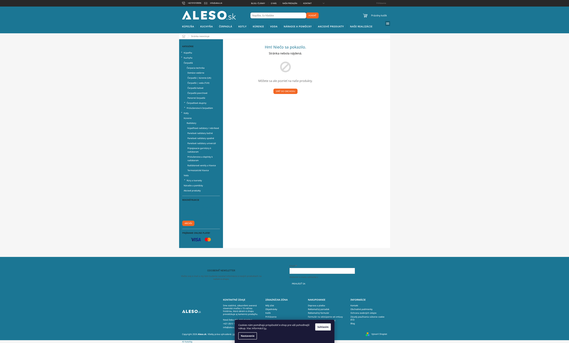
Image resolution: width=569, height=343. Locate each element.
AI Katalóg (187, 341)
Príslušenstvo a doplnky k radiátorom (200, 158)
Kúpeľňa (188, 52)
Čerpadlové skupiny (196, 103)
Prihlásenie (271, 316)
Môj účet (269, 305)
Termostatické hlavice (198, 170)
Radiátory (191, 123)
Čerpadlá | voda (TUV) (198, 82)
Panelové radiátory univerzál (201, 143)
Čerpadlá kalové (195, 88)
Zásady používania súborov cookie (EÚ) (367, 318)
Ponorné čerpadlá (196, 97)
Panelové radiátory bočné (200, 133)
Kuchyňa (188, 57)
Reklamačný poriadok (318, 309)
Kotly (186, 113)
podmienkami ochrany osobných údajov (338, 277)
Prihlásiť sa (298, 283)
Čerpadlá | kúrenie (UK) (199, 77)
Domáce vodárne (195, 72)
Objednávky (271, 309)
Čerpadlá (188, 62)
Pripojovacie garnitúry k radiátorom (199, 150)
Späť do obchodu (285, 91)
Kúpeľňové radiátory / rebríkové (203, 128)
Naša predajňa (289, 3)
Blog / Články (258, 3)
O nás (274, 3)
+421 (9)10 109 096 (232, 323)
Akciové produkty (192, 190)
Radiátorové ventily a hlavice (201, 165)
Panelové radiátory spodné (200, 138)
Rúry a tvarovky (194, 180)
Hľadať (312, 15)
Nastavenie (247, 335)
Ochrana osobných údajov (363, 312)
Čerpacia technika (196, 67)
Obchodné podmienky (361, 309)
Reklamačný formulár (318, 312)
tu (265, 328)
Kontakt (307, 3)
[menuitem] (188, 26)
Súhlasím (323, 327)
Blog (352, 323)
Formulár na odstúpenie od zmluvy (325, 316)
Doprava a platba (316, 305)
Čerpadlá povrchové (197, 93)
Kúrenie (188, 118)
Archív (188, 223)
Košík (268, 312)
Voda (186, 175)
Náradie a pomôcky (193, 185)
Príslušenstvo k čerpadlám (200, 108)
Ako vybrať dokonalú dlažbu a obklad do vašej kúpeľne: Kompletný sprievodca (200, 215)
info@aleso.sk (230, 327)
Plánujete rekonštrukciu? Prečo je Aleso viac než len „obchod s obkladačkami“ (198, 207)
